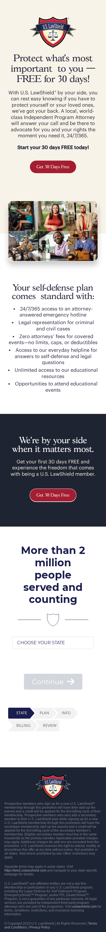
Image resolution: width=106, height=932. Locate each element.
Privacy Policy (39, 927)
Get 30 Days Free (53, 166)
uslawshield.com (84, 906)
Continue (49, 682)
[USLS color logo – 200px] (53, 19)
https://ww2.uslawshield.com (25, 870)
